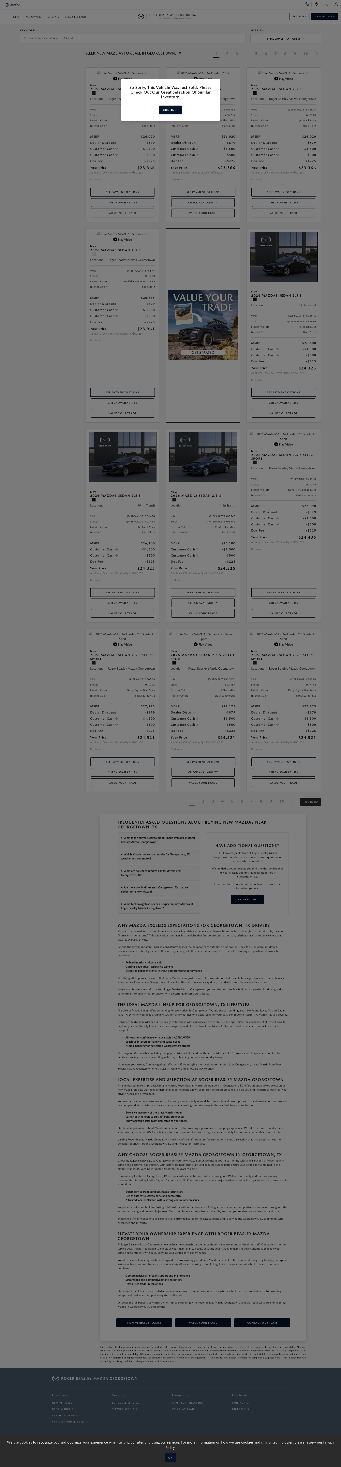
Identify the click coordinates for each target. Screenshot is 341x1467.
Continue (170, 110)
